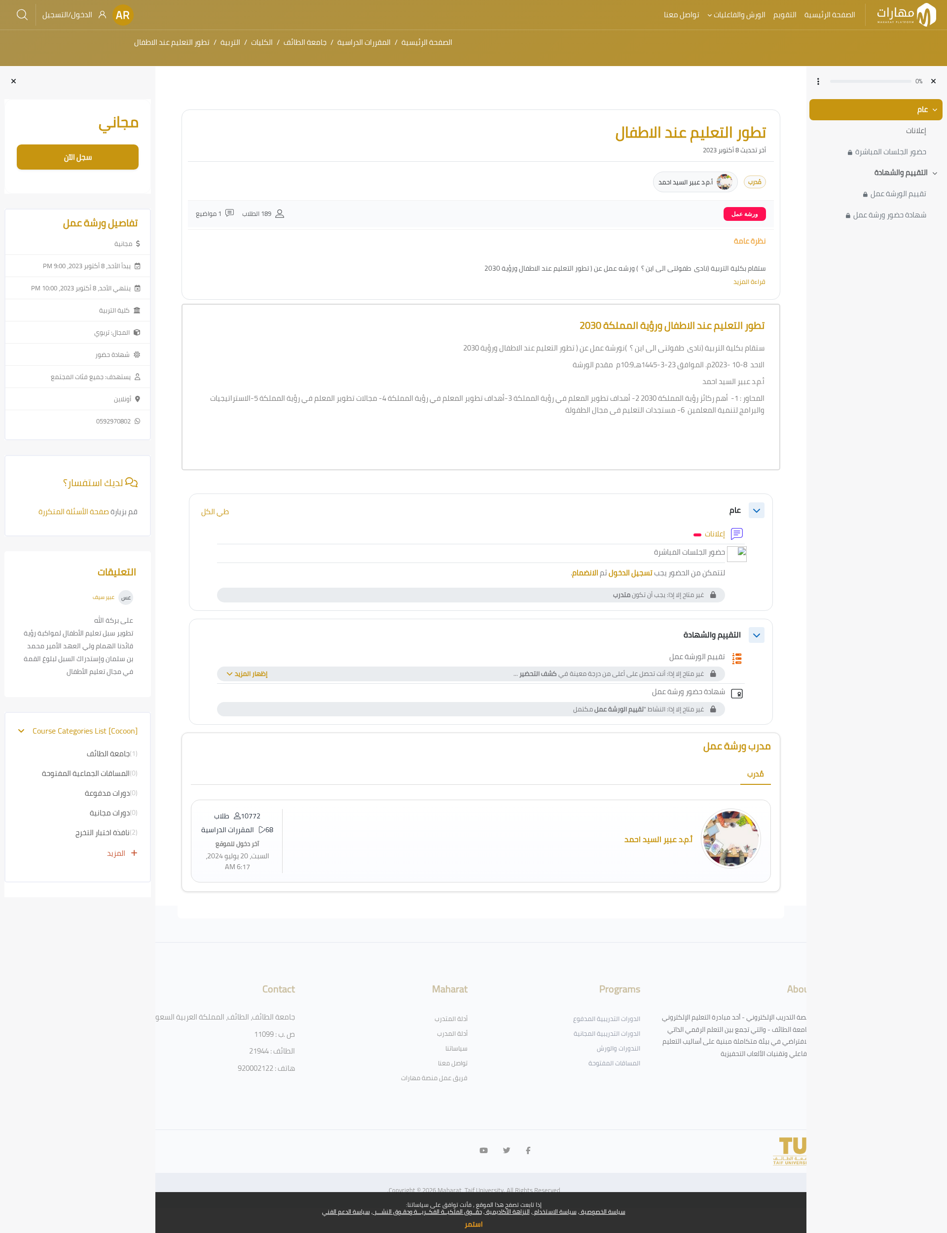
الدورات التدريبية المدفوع (606, 1018)
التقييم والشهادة (901, 173)
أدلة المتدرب (451, 1018)
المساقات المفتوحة (614, 1063)
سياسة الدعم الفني (346, 1211)
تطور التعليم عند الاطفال (172, 42)
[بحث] (22, 15)
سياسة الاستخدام (555, 1211)
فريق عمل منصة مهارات (434, 1078)
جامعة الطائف (305, 42)
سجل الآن (78, 157)
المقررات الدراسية (364, 42)
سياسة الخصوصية (602, 1211)
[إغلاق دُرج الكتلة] (13, 81)
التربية (230, 42)
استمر (474, 1224)
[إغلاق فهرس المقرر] (933, 81)
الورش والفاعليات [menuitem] (739, 14)
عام (922, 110)
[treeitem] (876, 130)
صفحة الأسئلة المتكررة (74, 511)
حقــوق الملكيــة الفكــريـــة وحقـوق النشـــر (427, 1211)
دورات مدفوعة (107, 793)
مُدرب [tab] (755, 774)
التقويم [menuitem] (785, 14)
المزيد (117, 853)
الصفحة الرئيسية (426, 42)
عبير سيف (103, 597)
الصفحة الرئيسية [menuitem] (829, 14)
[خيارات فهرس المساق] (818, 81)
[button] (123, 15)
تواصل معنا (453, 1063)
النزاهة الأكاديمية (507, 1211)
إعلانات (916, 131)
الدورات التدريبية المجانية (607, 1033)
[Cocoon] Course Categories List (85, 731)
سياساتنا (456, 1048)
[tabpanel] (481, 841)
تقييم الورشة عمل (898, 194)
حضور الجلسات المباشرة (890, 152)
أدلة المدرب (452, 1033)
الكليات (262, 42)
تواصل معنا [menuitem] (681, 14)
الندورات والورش (618, 1048)
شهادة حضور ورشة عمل (889, 215)
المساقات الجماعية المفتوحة (86, 773)
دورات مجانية (110, 813)
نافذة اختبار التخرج (102, 832)
